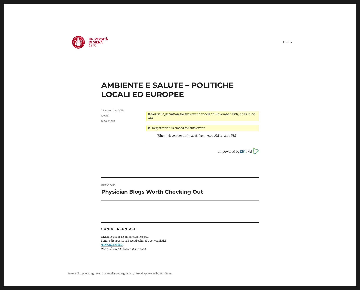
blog (104, 120)
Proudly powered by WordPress (154, 273)
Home (287, 42)
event (111, 120)
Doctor (105, 115)
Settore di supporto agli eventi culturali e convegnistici (100, 273)
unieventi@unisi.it (112, 244)
